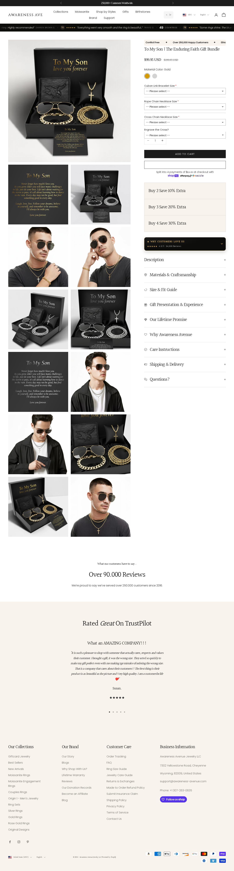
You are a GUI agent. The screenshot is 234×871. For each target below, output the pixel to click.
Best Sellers (15, 763)
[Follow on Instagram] (19, 842)
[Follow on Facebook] (10, 842)
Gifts (125, 12)
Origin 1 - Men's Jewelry (23, 798)
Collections (60, 12)
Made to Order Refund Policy (126, 788)
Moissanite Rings (19, 775)
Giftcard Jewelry (19, 756)
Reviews (67, 781)
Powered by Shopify (109, 857)
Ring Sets (14, 805)
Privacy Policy (116, 806)
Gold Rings (15, 817)
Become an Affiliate (75, 794)
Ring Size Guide (117, 769)
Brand (93, 18)
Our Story (68, 756)
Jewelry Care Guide (120, 775)
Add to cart (185, 154)
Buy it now (185, 165)
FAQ (109, 763)
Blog (65, 800)
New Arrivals (16, 769)
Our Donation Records (76, 788)
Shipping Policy (117, 800)
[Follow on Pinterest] (27, 842)
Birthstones (143, 12)
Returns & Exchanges (120, 781)
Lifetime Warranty (73, 775)
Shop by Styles (106, 12)
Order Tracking (116, 756)
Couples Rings (17, 792)
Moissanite (82, 12)
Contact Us (114, 819)
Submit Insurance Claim (122, 794)
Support (109, 18)
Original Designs (18, 830)
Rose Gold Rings (19, 823)
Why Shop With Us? (74, 769)
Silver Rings (15, 811)
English (203, 14)
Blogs (65, 763)
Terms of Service (117, 812)
